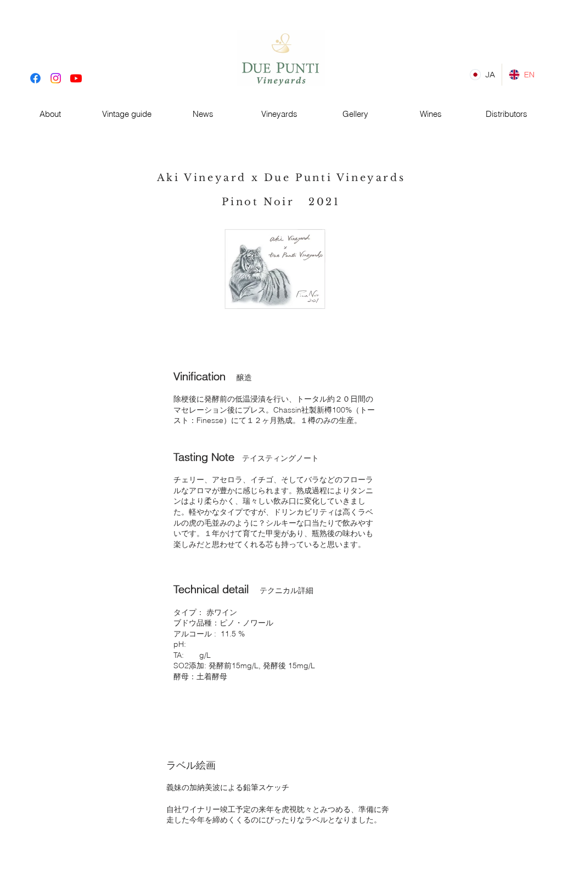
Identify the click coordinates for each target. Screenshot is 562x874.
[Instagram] (56, 78)
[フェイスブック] (35, 78)
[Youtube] (76, 78)
